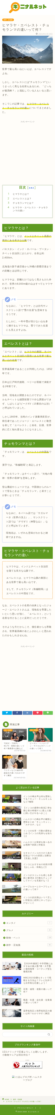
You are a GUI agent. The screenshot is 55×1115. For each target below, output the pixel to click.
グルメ (28, 930)
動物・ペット (28, 937)
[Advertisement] (27, 151)
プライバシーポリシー (25, 1108)
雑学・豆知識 (8, 20)
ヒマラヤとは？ (21, 194)
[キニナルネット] (27, 12)
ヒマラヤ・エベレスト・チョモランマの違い (30, 209)
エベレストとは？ (22, 198)
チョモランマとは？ (23, 203)
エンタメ (28, 923)
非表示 (31, 188)
